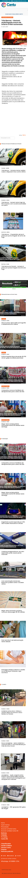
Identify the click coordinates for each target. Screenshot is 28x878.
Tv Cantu (4, 837)
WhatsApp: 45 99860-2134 (10, 861)
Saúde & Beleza (6, 846)
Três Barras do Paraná (7, 17)
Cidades (4, 835)
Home (3, 823)
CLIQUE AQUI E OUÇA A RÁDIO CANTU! (14, 14)
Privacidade (5, 827)
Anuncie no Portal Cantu (8, 829)
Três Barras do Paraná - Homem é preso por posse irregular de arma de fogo (13, 267)
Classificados (6, 844)
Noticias (4, 833)
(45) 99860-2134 (7, 1)
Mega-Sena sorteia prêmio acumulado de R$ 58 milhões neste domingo (12, 425)
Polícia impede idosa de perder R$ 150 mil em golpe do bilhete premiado (13, 357)
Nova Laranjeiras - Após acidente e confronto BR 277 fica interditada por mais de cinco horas (13, 744)
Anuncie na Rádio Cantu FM (9, 831)
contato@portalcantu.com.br (19, 1)
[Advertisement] (14, 119)
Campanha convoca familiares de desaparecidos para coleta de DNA (12, 391)
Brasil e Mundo (5, 386)
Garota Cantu (6, 848)
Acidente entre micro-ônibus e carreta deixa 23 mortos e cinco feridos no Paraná (11, 712)
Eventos (4, 849)
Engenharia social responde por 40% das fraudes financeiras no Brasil (13, 522)
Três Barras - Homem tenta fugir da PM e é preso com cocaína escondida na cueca (13, 203)
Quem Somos (5, 825)
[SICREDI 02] (14, 285)
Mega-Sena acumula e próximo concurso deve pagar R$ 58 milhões (13, 611)
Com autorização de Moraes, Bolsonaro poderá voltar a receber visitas (12, 582)
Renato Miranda (17, 873)
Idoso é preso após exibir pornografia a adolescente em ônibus (13, 323)
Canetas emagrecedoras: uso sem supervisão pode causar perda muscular (12, 553)
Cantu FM (4, 839)
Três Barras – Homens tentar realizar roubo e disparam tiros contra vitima (13, 171)
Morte (24, 135)
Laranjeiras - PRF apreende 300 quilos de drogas (13, 807)
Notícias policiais (7, 851)
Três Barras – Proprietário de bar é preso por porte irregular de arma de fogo (13, 235)
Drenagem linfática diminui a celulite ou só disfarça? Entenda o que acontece (13, 671)
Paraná (3, 319)
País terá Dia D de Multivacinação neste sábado (12, 640)
